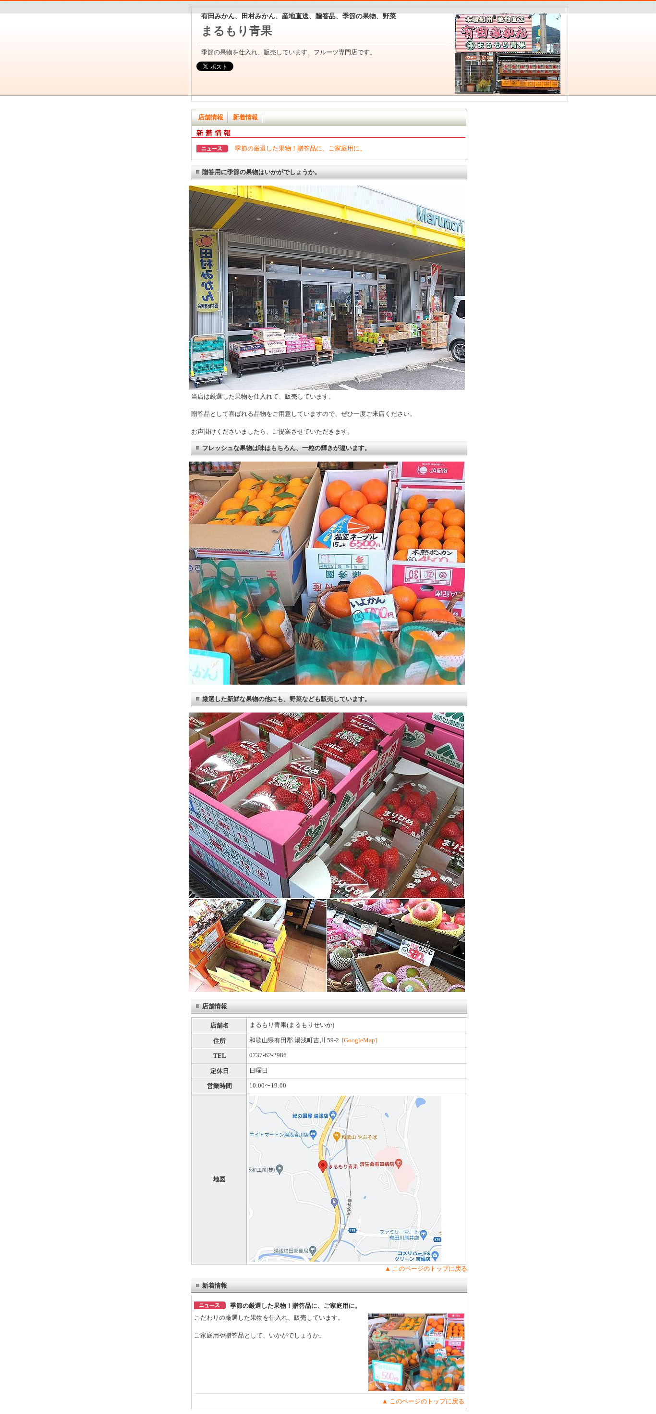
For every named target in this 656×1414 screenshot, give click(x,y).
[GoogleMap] (359, 1040)
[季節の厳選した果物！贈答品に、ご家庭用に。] (416, 1388)
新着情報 (245, 117)
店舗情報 (210, 117)
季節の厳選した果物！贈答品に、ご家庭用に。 (300, 148)
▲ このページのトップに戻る (426, 1268)
